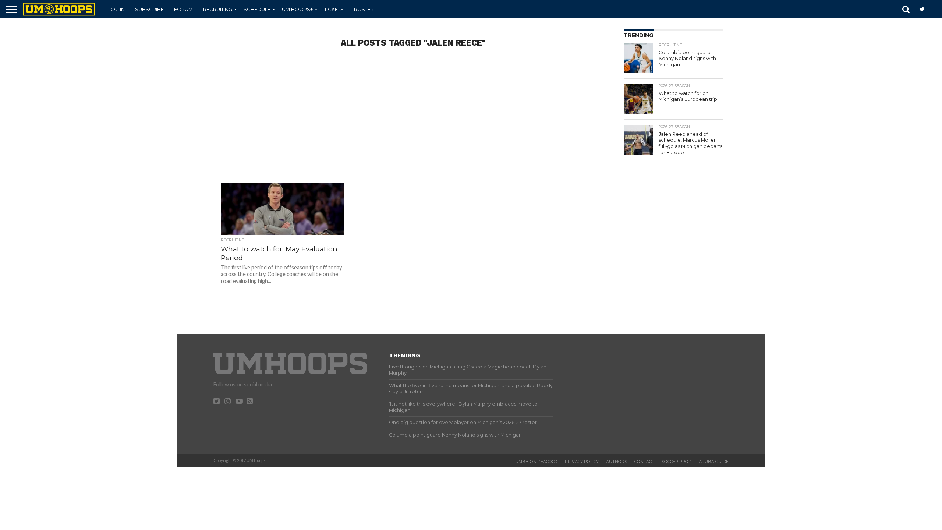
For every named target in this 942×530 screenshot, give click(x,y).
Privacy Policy (582, 461)
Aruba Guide (714, 461)
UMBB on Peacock (536, 461)
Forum (183, 9)
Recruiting (217, 9)
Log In (116, 9)
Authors (616, 461)
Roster (364, 9)
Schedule (257, 9)
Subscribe (149, 9)
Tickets (334, 9)
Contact (644, 461)
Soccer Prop (676, 461)
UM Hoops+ (297, 9)
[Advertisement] (413, 116)
